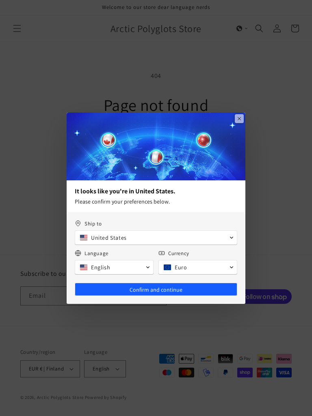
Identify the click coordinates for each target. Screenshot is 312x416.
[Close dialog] (239, 118)
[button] (156, 237)
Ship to (93, 223)
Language (96, 253)
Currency (178, 253)
